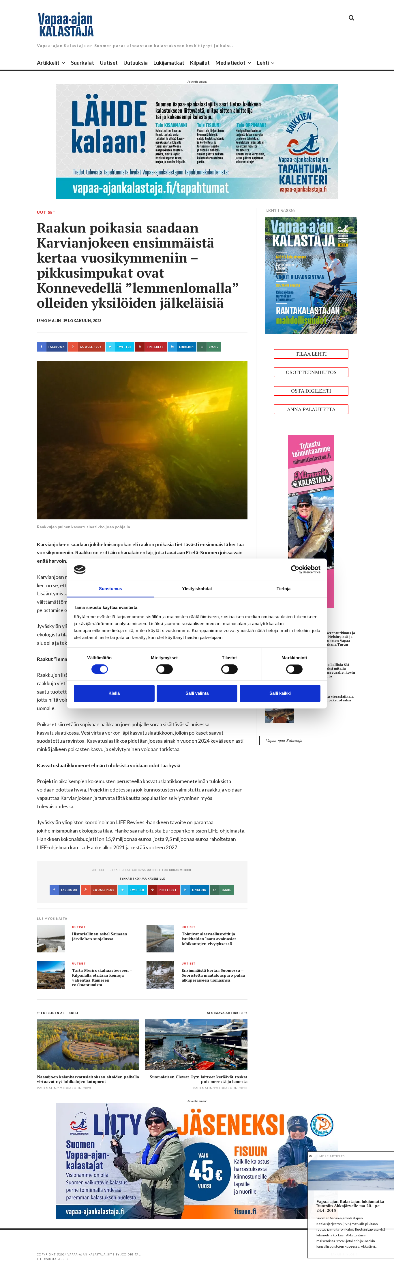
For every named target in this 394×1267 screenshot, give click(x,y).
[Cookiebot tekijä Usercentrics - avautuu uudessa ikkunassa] (295, 569)
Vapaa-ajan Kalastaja (284, 740)
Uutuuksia (135, 63)
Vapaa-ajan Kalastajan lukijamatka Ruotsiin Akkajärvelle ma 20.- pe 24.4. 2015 (350, 1206)
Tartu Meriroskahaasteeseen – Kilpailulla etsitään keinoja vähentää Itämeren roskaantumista (102, 977)
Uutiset (109, 63)
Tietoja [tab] (283, 588)
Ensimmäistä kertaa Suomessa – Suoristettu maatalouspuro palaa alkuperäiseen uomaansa (213, 975)
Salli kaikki (280, 693)
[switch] (164, 669)
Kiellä (114, 693)
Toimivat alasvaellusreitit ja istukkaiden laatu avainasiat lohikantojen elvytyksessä (209, 938)
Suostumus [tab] (110, 588)
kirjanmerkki (180, 870)
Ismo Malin (49, 321)
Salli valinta (197, 693)
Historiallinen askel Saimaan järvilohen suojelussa (99, 936)
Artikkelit (48, 63)
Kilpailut (200, 63)
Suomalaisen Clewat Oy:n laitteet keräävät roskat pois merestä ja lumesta (198, 1079)
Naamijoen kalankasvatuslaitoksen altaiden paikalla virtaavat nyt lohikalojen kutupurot (88, 1079)
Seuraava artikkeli (225, 1013)
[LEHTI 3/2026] (311, 275)
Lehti (263, 63)
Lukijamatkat (168, 63)
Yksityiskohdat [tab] (197, 588)
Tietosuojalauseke (54, 1259)
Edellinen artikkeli (59, 1013)
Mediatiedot (230, 63)
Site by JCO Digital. (124, 1254)
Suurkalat (82, 63)
